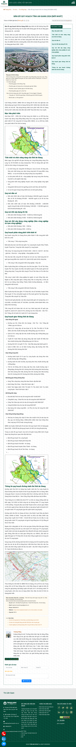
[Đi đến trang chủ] (4, 3)
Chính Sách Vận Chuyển (45, 710)
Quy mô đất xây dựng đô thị (59, 44)
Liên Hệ (23, 735)
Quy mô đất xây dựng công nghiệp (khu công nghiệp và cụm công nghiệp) (61, 50)
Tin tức (15, 9)
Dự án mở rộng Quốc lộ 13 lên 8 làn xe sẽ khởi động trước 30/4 (24, 620)
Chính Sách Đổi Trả (43, 712)
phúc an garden (60, 723)
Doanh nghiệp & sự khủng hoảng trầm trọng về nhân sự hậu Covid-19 (25, 624)
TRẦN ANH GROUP (34, 744)
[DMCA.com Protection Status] (65, 717)
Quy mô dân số (56, 40)
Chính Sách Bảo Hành (44, 714)
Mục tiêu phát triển (57, 31)
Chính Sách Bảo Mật (44, 709)
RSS (22, 737)
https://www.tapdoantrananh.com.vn (12, 731)
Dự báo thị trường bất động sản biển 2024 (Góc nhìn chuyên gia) (24, 622)
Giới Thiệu (23, 731)
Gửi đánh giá (27, 681)
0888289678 (8, 726)
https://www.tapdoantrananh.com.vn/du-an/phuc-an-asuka (28, 609)
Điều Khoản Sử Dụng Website (46, 707)
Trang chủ (8, 9)
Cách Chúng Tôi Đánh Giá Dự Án (29, 733)
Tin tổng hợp (22, 9)
